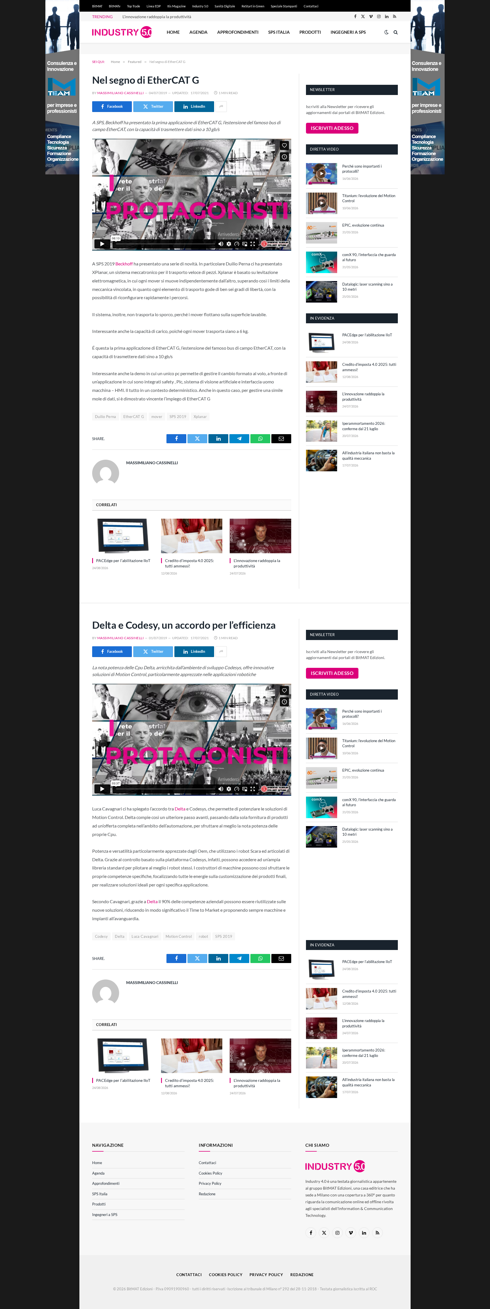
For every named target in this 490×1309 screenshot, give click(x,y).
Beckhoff (124, 263)
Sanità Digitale (225, 6)
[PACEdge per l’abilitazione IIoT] (123, 536)
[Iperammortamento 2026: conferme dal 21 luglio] (321, 431)
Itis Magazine (176, 6)
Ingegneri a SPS (348, 32)
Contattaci (311, 6)
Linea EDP (154, 6)
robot (203, 936)
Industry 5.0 (200, 6)
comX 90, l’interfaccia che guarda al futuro (369, 257)
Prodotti (310, 32)
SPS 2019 (178, 416)
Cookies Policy (210, 1173)
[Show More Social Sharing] (221, 106)
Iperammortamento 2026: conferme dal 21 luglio (363, 426)
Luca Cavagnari (145, 936)
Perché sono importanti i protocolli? (362, 169)
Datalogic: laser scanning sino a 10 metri (367, 287)
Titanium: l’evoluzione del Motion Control (368, 198)
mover (156, 416)
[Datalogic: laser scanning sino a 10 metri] (321, 292)
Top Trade (133, 6)
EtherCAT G (133, 416)
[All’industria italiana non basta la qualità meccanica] (321, 460)
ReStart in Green (253, 6)
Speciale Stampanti (284, 6)
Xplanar (200, 416)
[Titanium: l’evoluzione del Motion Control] (321, 203)
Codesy (101, 936)
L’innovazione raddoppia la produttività (156, 16)
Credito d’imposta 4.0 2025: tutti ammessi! (189, 563)
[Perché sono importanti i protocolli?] (321, 174)
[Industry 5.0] (122, 32)
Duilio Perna (105, 416)
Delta (180, 808)
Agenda (198, 32)
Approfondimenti (238, 32)
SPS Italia (279, 32)
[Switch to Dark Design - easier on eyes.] (386, 32)
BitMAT (97, 6)
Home (173, 32)
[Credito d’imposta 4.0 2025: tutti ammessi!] (192, 536)
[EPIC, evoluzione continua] (321, 233)
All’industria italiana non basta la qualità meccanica (368, 456)
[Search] (395, 32)
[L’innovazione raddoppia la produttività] (260, 536)
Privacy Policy (210, 1183)
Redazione (207, 1194)
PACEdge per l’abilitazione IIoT (123, 560)
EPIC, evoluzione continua (363, 225)
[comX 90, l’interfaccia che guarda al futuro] (321, 262)
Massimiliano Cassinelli (120, 93)
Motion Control (179, 936)
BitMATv (115, 6)
